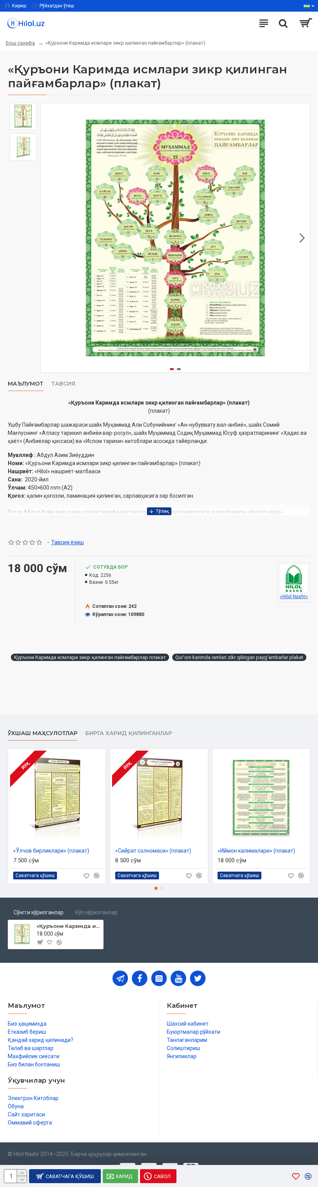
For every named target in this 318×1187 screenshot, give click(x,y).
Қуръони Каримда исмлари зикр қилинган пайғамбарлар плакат (90, 657)
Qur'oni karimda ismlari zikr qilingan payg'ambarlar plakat (239, 657)
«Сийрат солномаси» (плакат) (153, 851)
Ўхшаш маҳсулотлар (43, 733)
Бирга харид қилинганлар (128, 733)
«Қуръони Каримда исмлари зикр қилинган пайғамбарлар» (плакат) (68, 926)
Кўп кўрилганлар (96, 912)
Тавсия (63, 384)
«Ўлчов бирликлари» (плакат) (51, 851)
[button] (48, 238)
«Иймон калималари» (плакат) (256, 851)
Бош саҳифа (20, 43)
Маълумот (25, 384)
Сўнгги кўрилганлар (39, 912)
